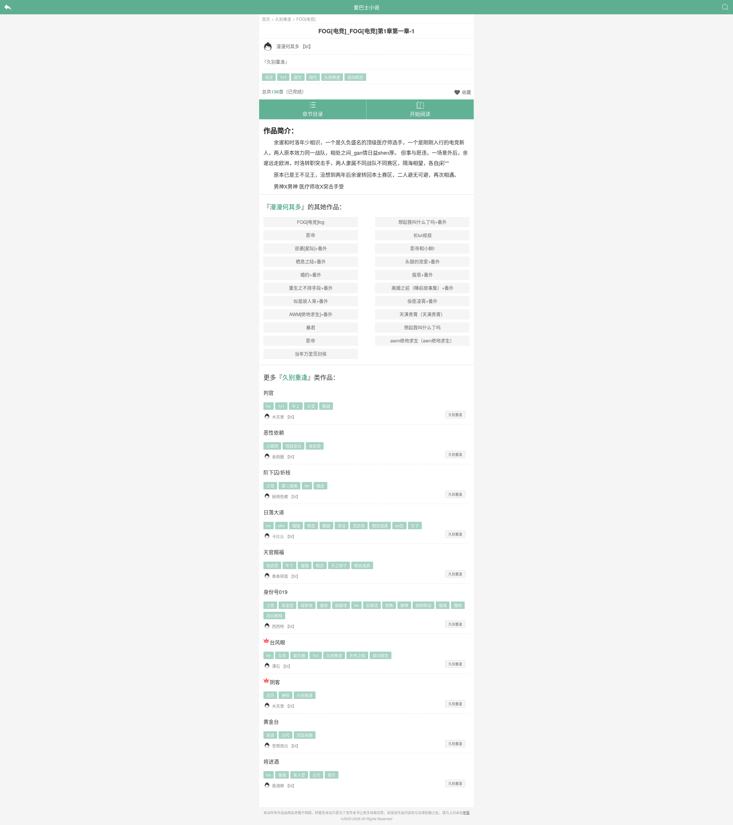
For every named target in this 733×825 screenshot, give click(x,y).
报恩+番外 (422, 274)
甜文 (298, 77)
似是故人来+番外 (310, 301)
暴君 (310, 327)
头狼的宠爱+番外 (422, 261)
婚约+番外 (310, 274)
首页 (266, 19)
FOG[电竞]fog (310, 222)
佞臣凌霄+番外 (422, 301)
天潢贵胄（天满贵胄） (422, 314)
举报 (466, 812)
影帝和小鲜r (422, 248)
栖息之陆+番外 (311, 261)
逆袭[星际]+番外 (311, 248)
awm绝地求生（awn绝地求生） (422, 340)
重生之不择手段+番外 (311, 288)
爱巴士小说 (366, 7)
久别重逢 (283, 19)
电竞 (269, 77)
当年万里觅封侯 (311, 353)
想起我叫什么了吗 (422, 327)
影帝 (310, 235)
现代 (313, 77)
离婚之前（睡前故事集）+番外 (422, 288)
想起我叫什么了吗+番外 (422, 222)
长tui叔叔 (422, 235)
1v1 (283, 77)
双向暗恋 (355, 77)
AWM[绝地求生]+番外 (310, 314)
